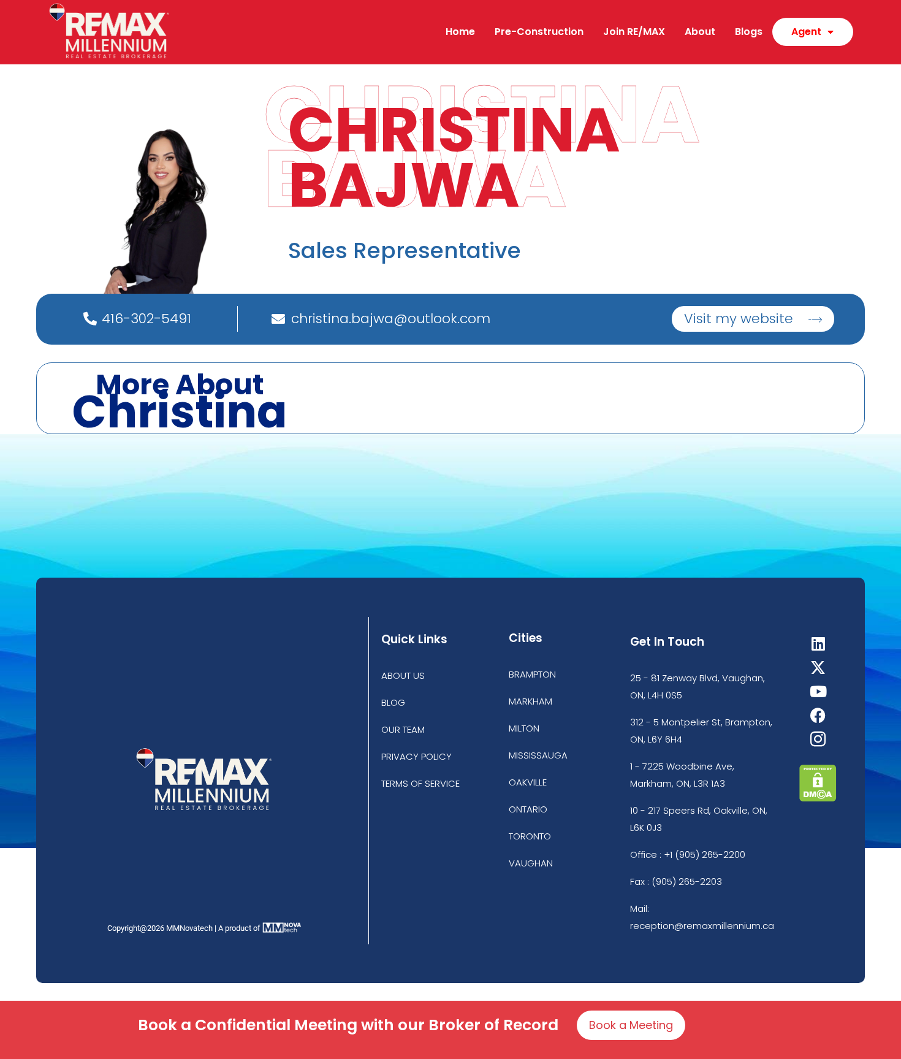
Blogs (748, 32)
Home (460, 32)
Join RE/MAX (634, 32)
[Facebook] (818, 715)
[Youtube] (818, 691)
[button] (753, 319)
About (700, 32)
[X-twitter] (818, 667)
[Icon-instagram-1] (818, 739)
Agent (806, 32)
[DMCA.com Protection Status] (818, 798)
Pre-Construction (539, 32)
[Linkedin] (818, 643)
